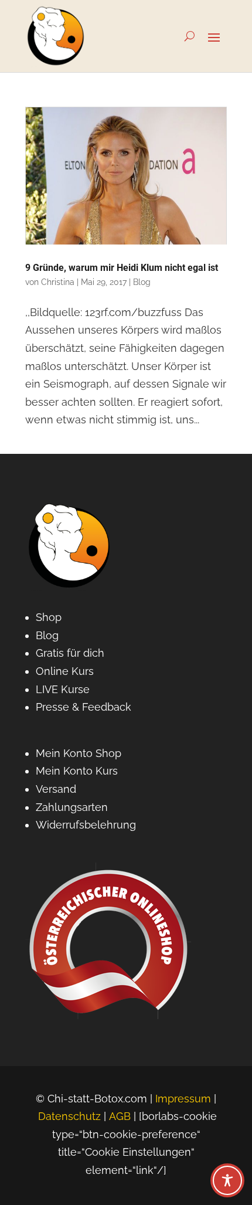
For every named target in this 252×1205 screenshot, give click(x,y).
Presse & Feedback (83, 707)
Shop (49, 617)
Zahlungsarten (72, 807)
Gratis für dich (70, 653)
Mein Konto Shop (78, 753)
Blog (142, 282)
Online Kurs (65, 671)
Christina (57, 282)
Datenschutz (69, 1116)
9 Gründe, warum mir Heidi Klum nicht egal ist (121, 267)
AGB (120, 1116)
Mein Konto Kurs (77, 771)
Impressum (183, 1098)
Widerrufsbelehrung (86, 825)
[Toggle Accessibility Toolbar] (227, 1180)
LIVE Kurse (63, 689)
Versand (56, 789)
